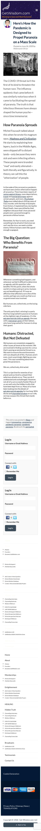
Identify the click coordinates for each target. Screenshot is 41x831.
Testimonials (10, 641)
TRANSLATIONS (10, 808)
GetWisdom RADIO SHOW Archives (15, 634)
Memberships (10, 560)
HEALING (9, 590)
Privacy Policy (9, 806)
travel (5, 196)
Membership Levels (10, 566)
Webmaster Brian (20, 48)
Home (7, 540)
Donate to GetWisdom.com (12, 554)
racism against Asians (12, 194)
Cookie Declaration (11, 774)
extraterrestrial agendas (13, 391)
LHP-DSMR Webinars (11, 609)
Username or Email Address (16, 443)
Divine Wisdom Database (12, 581)
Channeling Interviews (11, 599)
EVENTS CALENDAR (10, 607)
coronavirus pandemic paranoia (19, 423)
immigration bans (19, 196)
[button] (8, 468)
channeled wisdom (19, 393)
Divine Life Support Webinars (13, 612)
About (7, 546)
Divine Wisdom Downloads (12, 579)
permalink (29, 427)
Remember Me (13, 471)
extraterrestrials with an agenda (16, 318)
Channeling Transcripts (11, 622)
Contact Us (9, 646)
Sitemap (19, 806)
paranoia (9, 427)
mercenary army (15, 321)
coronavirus (16, 422)
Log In (10, 477)
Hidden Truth (10, 595)
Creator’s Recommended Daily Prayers (15, 583)
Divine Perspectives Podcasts (13, 616)
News (28, 420)
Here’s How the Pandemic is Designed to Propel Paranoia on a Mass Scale (25, 32)
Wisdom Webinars (10, 603)
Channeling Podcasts (10, 601)
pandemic (26, 424)
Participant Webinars (11, 619)
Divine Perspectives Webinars (13, 614)
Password (9, 453)
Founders (7, 552)
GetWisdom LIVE (9, 632)
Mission (7, 549)
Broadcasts (9, 628)
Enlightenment (11, 573)
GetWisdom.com (16, 13)
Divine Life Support (10, 564)
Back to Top (22, 825)
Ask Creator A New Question (12, 576)
